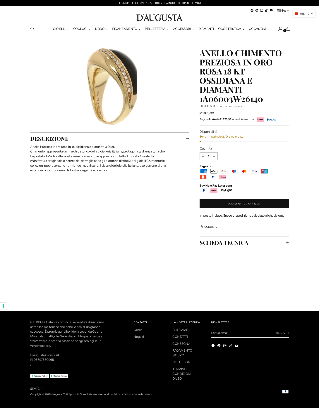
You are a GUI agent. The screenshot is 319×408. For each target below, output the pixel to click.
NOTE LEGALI (182, 362)
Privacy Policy (41, 376)
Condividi (211, 226)
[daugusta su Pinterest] (256, 10)
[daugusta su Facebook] (252, 10)
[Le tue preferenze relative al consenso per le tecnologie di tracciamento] (3, 306)
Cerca (138, 330)
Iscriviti (282, 332)
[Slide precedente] (277, 284)
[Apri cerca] (32, 28)
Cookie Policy (60, 376)
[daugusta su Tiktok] (266, 10)
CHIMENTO (208, 106)
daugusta (57, 394)
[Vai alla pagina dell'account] (279, 28)
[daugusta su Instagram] (261, 10)
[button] (304, 13)
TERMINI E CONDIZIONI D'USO (181, 373)
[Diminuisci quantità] (214, 156)
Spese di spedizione (237, 215)
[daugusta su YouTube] (271, 10)
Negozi (139, 336)
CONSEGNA (181, 344)
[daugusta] (159, 17)
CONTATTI (180, 336)
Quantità (206, 148)
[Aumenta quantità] (203, 156)
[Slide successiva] (285, 283)
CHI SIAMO (180, 330)
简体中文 (281, 10)
